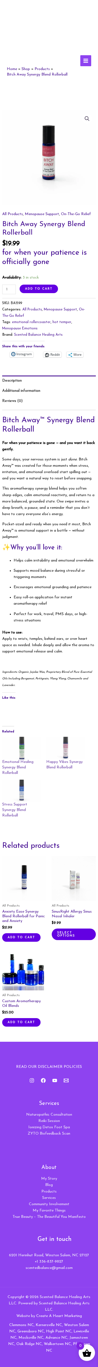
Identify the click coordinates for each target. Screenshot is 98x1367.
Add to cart (39, 288)
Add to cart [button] (21, 937)
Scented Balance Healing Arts (38, 335)
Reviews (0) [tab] (12, 401)
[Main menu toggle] (85, 60)
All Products (12, 214)
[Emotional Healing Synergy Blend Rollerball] (21, 748)
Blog (49, 1185)
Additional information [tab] (21, 391)
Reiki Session (49, 1121)
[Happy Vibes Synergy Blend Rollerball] (65, 748)
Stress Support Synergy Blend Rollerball (14, 810)
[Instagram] (31, 1080)
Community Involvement (49, 1204)
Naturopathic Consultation (49, 1115)
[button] (87, 119)
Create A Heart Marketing (59, 1316)
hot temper (62, 322)
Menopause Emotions (20, 328)
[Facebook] (43, 1080)
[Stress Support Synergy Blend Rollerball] (21, 791)
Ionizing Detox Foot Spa (49, 1127)
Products (49, 1192)
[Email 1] (66, 1080)
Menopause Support (42, 214)
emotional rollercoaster (31, 322)
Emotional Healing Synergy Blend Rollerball (17, 767)
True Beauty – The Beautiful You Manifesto (49, 1217)
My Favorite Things (49, 1210)
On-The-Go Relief (76, 214)
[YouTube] (54, 1080)
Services (49, 1198)
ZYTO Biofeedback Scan (49, 1134)
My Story (49, 1179)
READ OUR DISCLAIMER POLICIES (49, 1067)
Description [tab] (12, 381)
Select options (66, 934)
